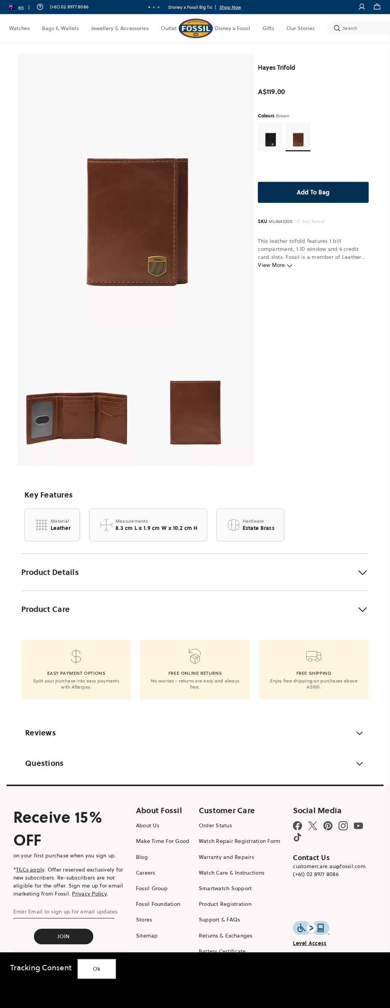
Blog (142, 857)
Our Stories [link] (300, 28)
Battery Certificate (222, 951)
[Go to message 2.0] (151, 7)
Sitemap (147, 935)
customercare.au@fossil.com (329, 866)
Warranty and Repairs (226, 857)
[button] (22, 7)
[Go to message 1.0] (146, 7)
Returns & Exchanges (226, 935)
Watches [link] (19, 28)
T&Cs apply (30, 869)
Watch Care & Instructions (231, 872)
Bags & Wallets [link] (60, 28)
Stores (144, 919)
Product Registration (225, 904)
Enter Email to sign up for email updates (65, 911)
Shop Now (222, 7)
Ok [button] (97, 969)
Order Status (215, 825)
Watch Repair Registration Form (240, 841)
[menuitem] (19, 28)
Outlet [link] (169, 28)
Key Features (48, 494)
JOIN (64, 936)
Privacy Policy (89, 893)
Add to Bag (313, 192)
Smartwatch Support (225, 888)
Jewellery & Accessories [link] (120, 28)
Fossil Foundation (158, 904)
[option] (136, 191)
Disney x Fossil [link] (232, 28)
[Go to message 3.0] (155, 7)
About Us (147, 825)
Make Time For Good (163, 841)
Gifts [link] (268, 28)
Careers (145, 872)
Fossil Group (152, 888)
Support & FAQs (219, 919)
